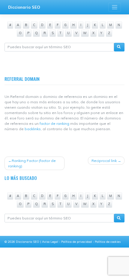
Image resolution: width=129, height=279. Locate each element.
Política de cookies (108, 242)
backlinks (33, 129)
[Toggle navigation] (114, 7)
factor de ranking (54, 123)
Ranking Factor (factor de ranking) (32, 163)
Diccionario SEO (24, 7)
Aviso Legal (50, 242)
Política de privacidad (77, 242)
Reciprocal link (104, 160)
